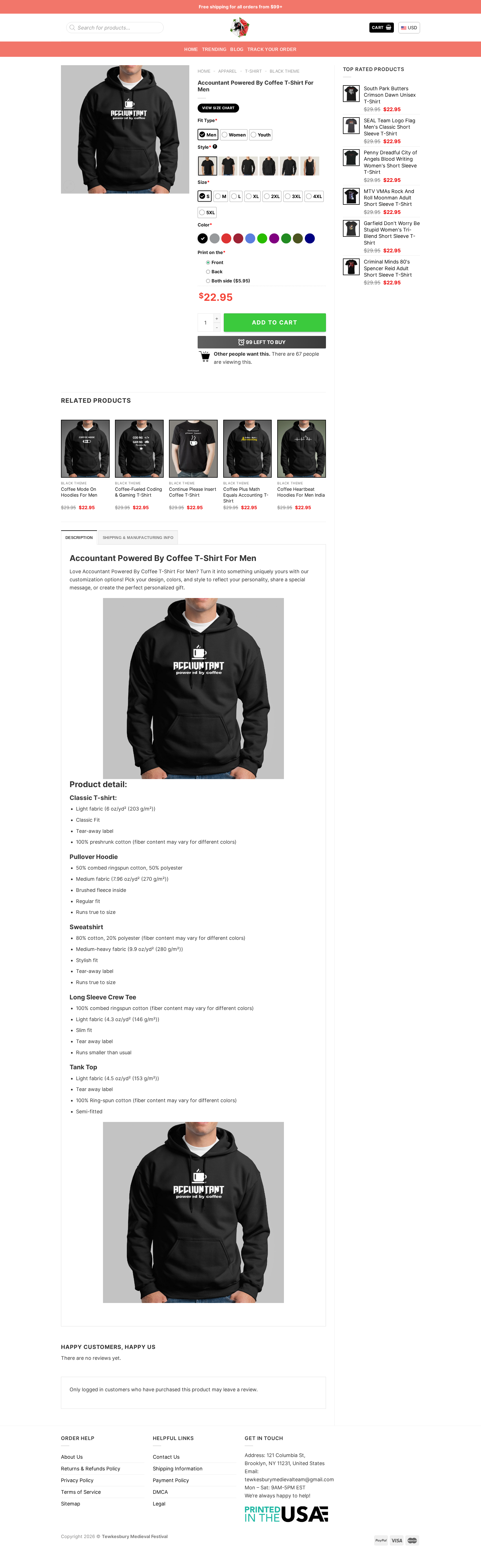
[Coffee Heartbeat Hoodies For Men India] (301, 448)
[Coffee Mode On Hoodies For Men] (85, 448)
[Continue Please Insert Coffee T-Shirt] (193, 448)
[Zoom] (69, 186)
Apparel (227, 71)
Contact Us (166, 1457)
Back (217, 271)
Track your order (272, 49)
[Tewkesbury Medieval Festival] (240, 28)
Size (204, 182)
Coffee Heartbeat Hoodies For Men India (301, 492)
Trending (214, 49)
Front (217, 262)
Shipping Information (178, 1469)
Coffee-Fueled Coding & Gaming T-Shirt (138, 492)
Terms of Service (81, 1492)
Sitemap (70, 1504)
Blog (236, 49)
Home (191, 49)
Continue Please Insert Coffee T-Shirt (192, 492)
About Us (72, 1457)
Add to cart (275, 322)
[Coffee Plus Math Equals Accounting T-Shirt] (247, 448)
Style (207, 147)
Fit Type (207, 120)
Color (205, 225)
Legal (159, 1504)
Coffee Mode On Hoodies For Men (79, 492)
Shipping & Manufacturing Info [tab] (138, 537)
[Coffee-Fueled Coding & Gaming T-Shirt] (139, 448)
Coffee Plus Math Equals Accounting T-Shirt (245, 495)
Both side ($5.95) (231, 281)
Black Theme (285, 71)
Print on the (211, 252)
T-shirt (253, 71)
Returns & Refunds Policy (90, 1469)
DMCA (160, 1492)
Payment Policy (171, 1480)
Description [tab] (79, 537)
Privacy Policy (77, 1480)
